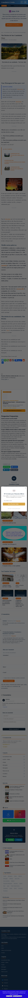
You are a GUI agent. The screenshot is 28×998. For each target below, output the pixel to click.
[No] (26, 994)
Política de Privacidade (17, 996)
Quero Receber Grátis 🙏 (14, 504)
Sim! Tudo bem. (9, 996)
